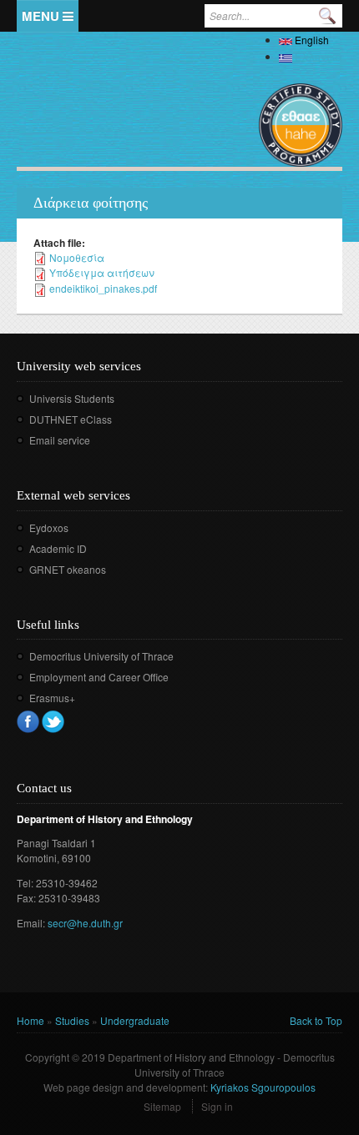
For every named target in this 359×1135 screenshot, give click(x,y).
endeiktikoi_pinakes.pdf (103, 288)
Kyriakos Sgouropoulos (263, 1087)
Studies (72, 1020)
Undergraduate (134, 1020)
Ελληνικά (317, 56)
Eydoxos (48, 527)
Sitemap (162, 1106)
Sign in (217, 1106)
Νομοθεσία (76, 257)
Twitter (53, 722)
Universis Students (71, 398)
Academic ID (58, 548)
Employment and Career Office (99, 677)
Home (30, 1020)
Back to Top (316, 1020)
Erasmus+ (52, 698)
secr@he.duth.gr (85, 923)
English (310, 40)
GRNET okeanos (67, 569)
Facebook (28, 722)
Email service (59, 440)
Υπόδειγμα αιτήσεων (101, 272)
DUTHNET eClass (70, 419)
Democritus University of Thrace (101, 656)
